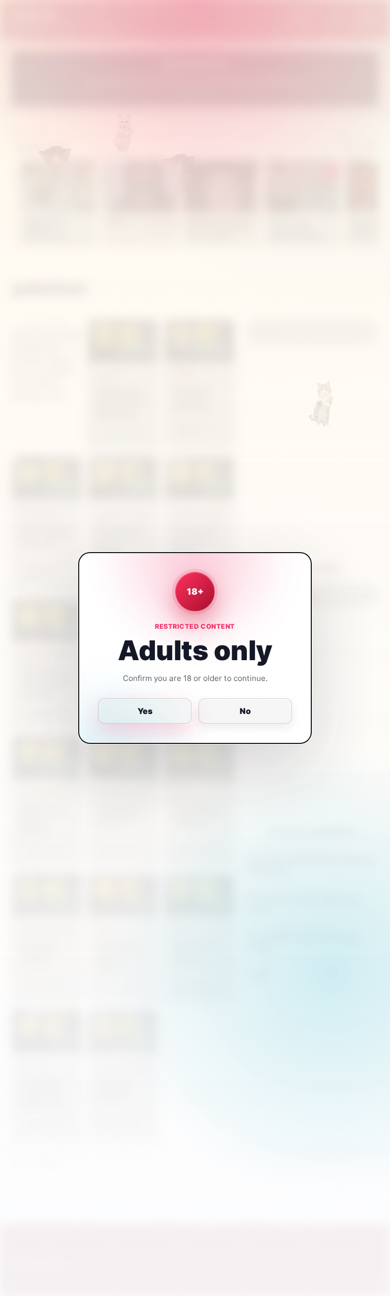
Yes (145, 711)
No (245, 711)
